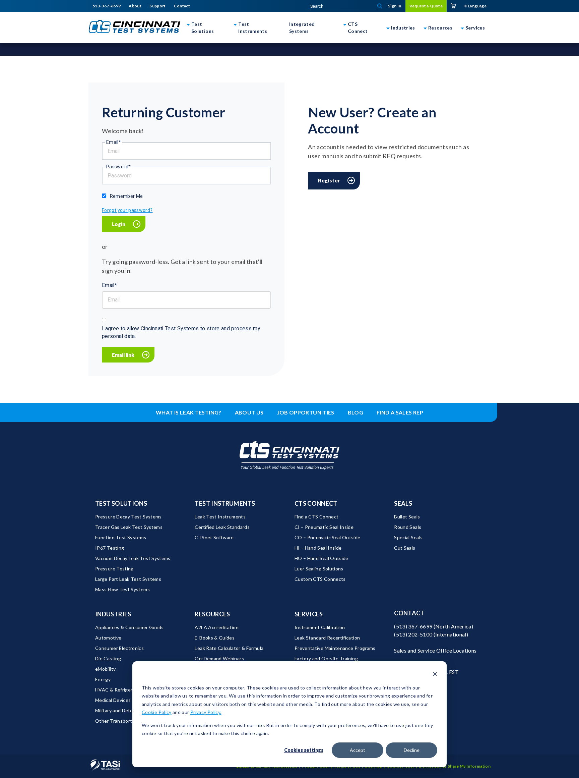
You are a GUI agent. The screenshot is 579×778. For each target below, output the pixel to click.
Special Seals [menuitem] (408, 537)
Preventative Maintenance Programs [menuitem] (335, 648)
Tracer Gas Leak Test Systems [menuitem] (129, 527)
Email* (113, 142)
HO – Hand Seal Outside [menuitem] (321, 558)
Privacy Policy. (205, 712)
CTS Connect (358, 27)
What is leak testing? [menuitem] (188, 412)
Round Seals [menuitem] (407, 527)
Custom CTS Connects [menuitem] (320, 579)
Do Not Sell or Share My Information (455, 766)
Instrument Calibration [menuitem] (320, 627)
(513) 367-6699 (413, 626)
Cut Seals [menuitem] (404, 548)
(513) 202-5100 (413, 634)
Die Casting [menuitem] (108, 658)
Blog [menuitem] (355, 412)
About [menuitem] (135, 6)
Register (329, 180)
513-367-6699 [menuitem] (106, 6)
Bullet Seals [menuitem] (407, 516)
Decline (412, 750)
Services (475, 28)
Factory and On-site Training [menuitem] (326, 658)
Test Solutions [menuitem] (121, 503)
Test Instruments (252, 27)
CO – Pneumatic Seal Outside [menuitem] (328, 537)
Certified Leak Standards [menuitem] (222, 527)
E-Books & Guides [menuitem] (215, 638)
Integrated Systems (302, 27)
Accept (357, 750)
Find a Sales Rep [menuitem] (400, 412)
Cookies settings (303, 750)
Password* (118, 166)
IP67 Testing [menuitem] (109, 548)
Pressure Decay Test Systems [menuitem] (128, 516)
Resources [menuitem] (212, 614)
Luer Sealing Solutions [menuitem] (319, 568)
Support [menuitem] (157, 6)
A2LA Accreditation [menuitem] (216, 627)
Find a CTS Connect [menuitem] (316, 516)
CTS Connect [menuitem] (316, 503)
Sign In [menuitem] (394, 5)
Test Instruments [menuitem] (225, 503)
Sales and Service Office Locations (435, 650)
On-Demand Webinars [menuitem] (219, 658)
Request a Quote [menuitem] (426, 5)
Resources (440, 28)
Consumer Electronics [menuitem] (119, 648)
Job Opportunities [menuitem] (305, 412)
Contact (409, 613)
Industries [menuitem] (113, 614)
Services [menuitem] (309, 614)
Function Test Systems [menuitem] (120, 537)
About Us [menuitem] (249, 412)
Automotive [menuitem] (108, 638)
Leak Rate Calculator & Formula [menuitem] (229, 648)
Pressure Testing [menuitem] (114, 568)
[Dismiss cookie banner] (435, 675)
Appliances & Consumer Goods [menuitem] (129, 627)
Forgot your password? (127, 210)
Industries (403, 28)
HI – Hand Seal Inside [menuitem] (318, 548)
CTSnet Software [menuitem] (214, 537)
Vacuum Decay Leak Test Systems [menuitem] (133, 558)
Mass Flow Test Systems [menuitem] (122, 589)
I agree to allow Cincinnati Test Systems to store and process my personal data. (181, 332)
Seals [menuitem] (403, 503)
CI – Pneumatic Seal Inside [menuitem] (324, 527)
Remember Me (126, 196)
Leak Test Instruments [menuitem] (220, 516)
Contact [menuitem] (182, 6)
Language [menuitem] (477, 5)
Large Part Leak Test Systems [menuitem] (128, 579)
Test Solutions (202, 27)
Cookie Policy (157, 712)
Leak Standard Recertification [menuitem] (327, 638)
